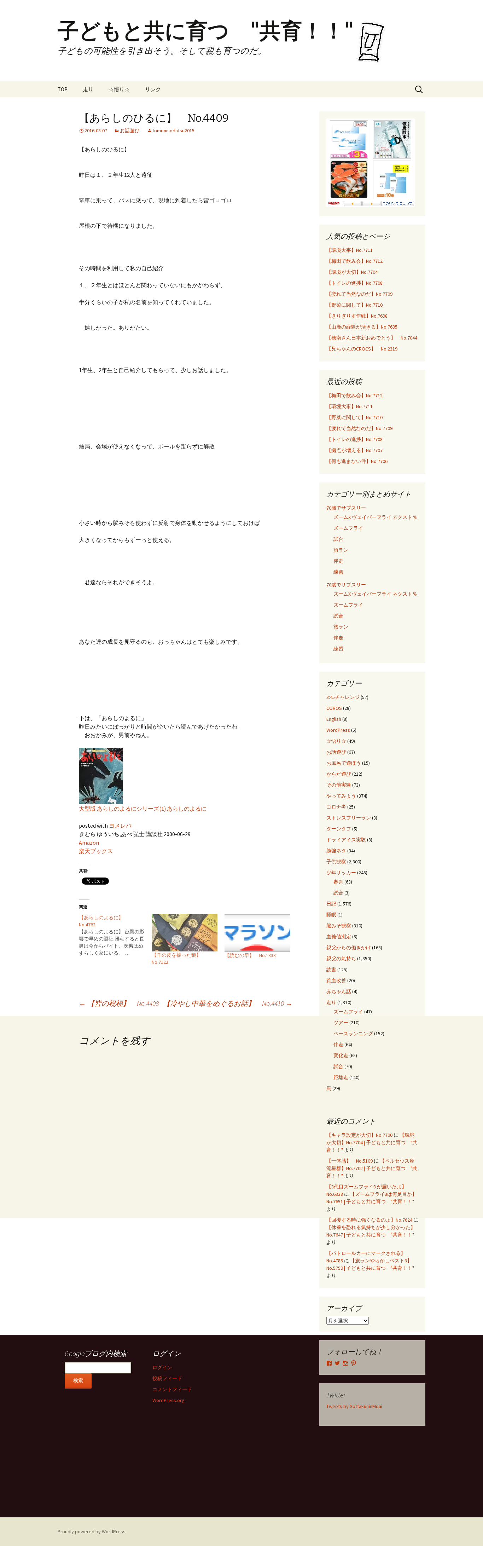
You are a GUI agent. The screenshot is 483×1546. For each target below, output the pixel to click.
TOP (63, 89)
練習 (338, 572)
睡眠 (331, 914)
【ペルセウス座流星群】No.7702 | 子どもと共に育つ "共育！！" (371, 1168)
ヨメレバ (120, 825)
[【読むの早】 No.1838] (257, 933)
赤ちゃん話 (338, 991)
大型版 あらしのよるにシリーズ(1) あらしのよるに (142, 808)
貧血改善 (336, 980)
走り (88, 89)
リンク (153, 89)
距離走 (340, 1077)
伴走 (338, 561)
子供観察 (336, 861)
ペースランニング (353, 1033)
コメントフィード (172, 1389)
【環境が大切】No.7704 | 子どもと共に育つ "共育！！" (371, 1142)
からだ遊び (338, 774)
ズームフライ (348, 528)
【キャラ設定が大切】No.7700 (359, 1135)
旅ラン (340, 550)
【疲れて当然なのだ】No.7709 (359, 294)
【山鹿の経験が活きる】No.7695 (361, 327)
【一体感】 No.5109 (349, 1161)
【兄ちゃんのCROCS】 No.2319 (361, 349)
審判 (338, 882)
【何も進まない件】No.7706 (357, 461)
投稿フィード (167, 1378)
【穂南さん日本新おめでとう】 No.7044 (371, 338)
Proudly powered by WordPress (92, 1531)
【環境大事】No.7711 (349, 250)
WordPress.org (168, 1400)
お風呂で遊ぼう (343, 763)
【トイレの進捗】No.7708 (354, 283)
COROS (334, 708)
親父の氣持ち (341, 958)
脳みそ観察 (338, 925)
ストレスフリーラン (348, 818)
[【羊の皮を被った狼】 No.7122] (184, 932)
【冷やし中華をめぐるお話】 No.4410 (227, 1003)
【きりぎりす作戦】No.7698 (357, 316)
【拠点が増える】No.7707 (354, 450)
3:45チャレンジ (343, 697)
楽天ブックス (96, 851)
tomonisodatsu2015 (173, 130)
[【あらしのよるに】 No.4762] (115, 935)
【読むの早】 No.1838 (250, 955)
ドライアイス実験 (346, 839)
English (333, 719)
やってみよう (341, 796)
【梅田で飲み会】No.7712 (354, 261)
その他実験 (338, 785)
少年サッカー (341, 872)
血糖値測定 (338, 936)
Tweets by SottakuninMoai (354, 1406)
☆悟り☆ (119, 89)
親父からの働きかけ (348, 947)
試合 (338, 539)
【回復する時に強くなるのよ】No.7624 (369, 1220)
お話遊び (130, 130)
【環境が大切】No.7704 (352, 272)
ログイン (162, 1367)
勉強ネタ (336, 850)
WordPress (338, 730)
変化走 (340, 1055)
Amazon (89, 842)
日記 (331, 904)
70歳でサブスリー (346, 508)
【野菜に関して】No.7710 (354, 305)
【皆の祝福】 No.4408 (119, 1003)
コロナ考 (336, 807)
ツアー (340, 1022)
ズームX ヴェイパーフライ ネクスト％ (375, 517)
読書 (331, 969)
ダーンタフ (338, 829)
